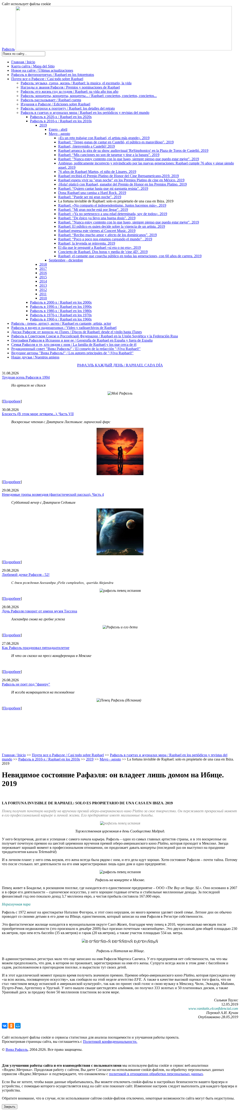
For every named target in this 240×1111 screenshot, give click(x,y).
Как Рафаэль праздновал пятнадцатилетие (35, 648)
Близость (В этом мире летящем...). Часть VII (38, 414)
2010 (43, 298)
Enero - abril (58, 129)
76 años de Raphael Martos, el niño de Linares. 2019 (97, 172)
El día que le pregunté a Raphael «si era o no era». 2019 (99, 248)
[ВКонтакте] (5, 1026)
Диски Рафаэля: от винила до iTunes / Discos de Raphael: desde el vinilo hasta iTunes (76, 332)
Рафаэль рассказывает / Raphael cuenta (51, 100)
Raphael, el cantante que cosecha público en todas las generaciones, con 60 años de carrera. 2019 (130, 256)
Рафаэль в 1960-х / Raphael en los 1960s (61, 319)
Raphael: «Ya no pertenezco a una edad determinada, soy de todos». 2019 (112, 214)
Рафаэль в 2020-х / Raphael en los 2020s (61, 117)
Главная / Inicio (23, 62)
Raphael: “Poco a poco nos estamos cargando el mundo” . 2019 (105, 239)
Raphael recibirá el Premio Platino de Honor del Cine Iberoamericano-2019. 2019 (118, 176)
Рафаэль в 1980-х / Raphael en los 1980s (61, 311)
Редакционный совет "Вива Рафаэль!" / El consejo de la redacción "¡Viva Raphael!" (76, 349)
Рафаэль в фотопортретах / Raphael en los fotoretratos (52, 75)
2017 (43, 269)
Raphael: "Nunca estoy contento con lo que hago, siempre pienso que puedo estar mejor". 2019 (128, 159)
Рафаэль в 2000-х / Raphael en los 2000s (61, 302)
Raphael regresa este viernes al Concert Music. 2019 (96, 231)
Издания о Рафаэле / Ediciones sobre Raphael (55, 104)
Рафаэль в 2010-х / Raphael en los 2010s (61, 121)
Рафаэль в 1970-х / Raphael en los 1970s (61, 315)
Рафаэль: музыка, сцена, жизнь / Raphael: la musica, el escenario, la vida (76, 83)
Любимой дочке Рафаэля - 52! (25, 575)
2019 (43, 125)
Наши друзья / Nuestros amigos (35, 357)
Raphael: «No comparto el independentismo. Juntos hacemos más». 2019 (112, 205)
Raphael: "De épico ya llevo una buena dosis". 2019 (96, 218)
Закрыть (9, 1106)
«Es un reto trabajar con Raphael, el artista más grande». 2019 (104, 138)
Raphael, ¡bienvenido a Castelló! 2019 (86, 146)
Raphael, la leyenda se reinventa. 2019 (86, 243)
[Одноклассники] (11, 1026)
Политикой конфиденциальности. (110, 1042)
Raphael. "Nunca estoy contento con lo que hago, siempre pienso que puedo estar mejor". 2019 (128, 222)
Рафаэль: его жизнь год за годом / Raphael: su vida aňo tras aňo (69, 91)
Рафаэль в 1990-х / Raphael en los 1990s (61, 307)
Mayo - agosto (59, 134)
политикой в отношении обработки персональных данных (156, 1074)
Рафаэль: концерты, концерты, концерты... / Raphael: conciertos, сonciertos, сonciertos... (89, 96)
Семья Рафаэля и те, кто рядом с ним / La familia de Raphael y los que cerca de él (73, 345)
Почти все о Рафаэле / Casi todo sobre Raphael (47, 79)
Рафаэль (8, 49)
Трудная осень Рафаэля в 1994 (26, 377)
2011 (43, 294)
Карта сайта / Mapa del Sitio (33, 66)
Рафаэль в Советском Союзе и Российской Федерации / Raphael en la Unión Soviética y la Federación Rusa (94, 336)
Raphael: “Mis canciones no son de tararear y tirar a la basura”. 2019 (108, 155)
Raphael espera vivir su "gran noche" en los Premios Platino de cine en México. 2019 (121, 180)
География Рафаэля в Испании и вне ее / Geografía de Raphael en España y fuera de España (82, 340)
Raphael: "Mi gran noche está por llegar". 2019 (93, 210)
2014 (43, 281)
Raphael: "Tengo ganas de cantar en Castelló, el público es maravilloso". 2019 (116, 142)
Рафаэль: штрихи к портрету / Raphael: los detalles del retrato (68, 108)
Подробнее (12, 401)
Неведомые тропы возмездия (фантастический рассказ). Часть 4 (53, 494)
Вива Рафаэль (17, 1049)
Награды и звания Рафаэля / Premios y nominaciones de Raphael (70, 87)
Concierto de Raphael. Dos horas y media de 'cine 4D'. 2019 (103, 252)
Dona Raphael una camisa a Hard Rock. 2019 (92, 193)
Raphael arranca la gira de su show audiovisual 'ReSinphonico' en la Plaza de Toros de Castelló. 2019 (133, 151)
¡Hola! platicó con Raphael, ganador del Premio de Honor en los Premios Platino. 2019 (122, 184)
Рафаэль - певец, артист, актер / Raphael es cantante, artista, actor (61, 323)
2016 (43, 273)
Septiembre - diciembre (66, 260)
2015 (43, 277)
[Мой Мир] (18, 1026)
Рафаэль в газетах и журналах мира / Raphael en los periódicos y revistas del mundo (85, 113)
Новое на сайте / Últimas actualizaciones (42, 70)
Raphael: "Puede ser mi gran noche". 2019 (89, 197)
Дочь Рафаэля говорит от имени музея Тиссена (39, 611)
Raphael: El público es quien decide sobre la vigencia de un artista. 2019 (111, 226)
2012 (43, 290)
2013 (43, 285)
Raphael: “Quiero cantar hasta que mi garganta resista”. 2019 (103, 188)
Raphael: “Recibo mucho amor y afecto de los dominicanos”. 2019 (107, 235)
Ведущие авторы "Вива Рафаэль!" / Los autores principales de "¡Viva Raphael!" (72, 353)
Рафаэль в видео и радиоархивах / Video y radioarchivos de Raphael (63, 328)
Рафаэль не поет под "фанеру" (26, 684)
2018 (43, 264)
